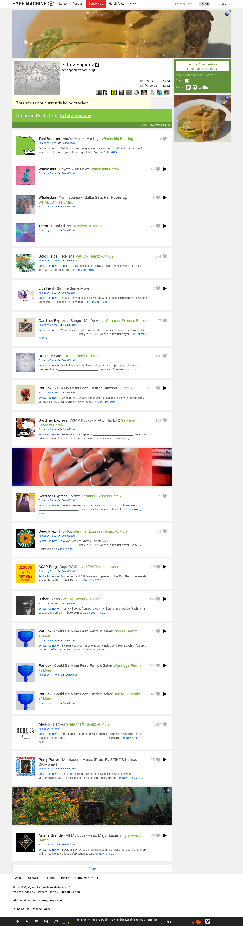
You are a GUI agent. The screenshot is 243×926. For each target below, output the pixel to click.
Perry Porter (49, 759)
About (19, 878)
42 (153, 694)
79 (153, 566)
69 (159, 531)
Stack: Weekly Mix (86, 878)
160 (152, 665)
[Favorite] (164, 138)
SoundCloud (68, 143)
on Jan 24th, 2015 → (84, 270)
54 (159, 138)
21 (153, 197)
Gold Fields (48, 256)
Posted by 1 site (47, 143)
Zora (44, 900)
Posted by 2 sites (48, 206)
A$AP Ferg (48, 566)
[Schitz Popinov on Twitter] (97, 64)
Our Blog (49, 878)
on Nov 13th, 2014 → (107, 853)
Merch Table (116, 3)
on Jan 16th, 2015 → (127, 369)
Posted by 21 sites (49, 260)
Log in (225, 3)
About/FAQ (183, 75)
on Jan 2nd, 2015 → (68, 549)
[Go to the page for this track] (25, 145)
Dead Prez (47, 531)
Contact (198, 75)
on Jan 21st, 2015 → (98, 302)
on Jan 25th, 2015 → (107, 152)
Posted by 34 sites (49, 392)
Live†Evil (46, 288)
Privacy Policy (41, 909)
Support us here (70, 892)
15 (153, 759)
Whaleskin (47, 168)
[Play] (165, 169)
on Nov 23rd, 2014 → (95, 649)
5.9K (157, 724)
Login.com (56, 900)
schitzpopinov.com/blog (78, 70)
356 (152, 599)
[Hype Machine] (34, 4)
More (92, 869)
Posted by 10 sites (49, 728)
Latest (63, 3)
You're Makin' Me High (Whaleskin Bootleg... (119, 919)
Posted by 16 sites (49, 603)
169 (158, 420)
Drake (43, 355)
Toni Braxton (82, 919)
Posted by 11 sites (49, 674)
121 (152, 631)
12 (153, 169)
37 (159, 320)
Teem (43, 225)
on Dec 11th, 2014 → (99, 612)
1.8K (151, 388)
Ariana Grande (51, 835)
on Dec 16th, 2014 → (92, 580)
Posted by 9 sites (48, 640)
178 (158, 356)
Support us (96, 3)
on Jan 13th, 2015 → (126, 438)
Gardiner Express (53, 320)
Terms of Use (20, 909)
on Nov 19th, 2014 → (130, 778)
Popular (78, 3)
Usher (44, 598)
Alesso (44, 724)
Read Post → (154, 920)
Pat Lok (45, 388)
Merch (210, 75)
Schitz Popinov (78, 64)
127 (152, 226)
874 (158, 256)
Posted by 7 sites (48, 230)
